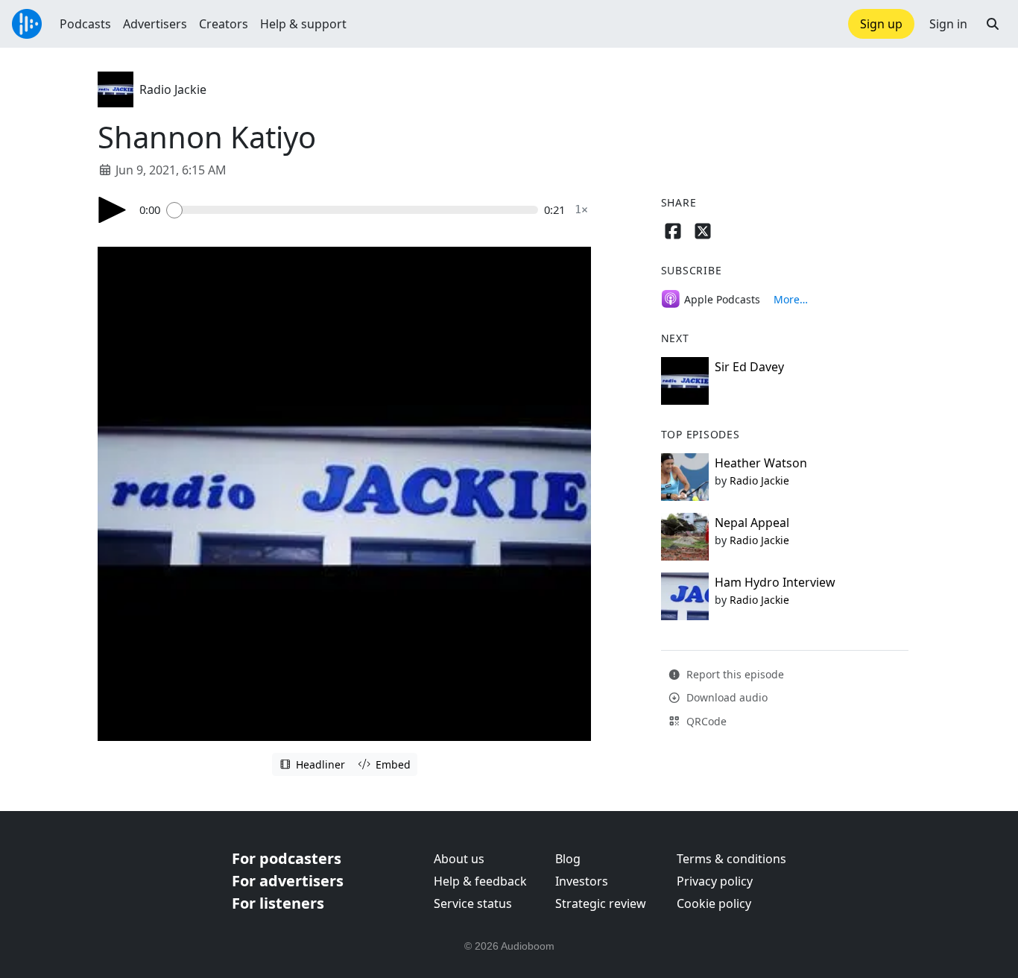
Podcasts (85, 24)
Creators (223, 24)
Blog (568, 859)
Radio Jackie (172, 89)
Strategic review (600, 903)
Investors (581, 881)
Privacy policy (715, 881)
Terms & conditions (731, 859)
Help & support (303, 24)
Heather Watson (761, 463)
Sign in (948, 24)
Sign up (881, 24)
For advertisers (288, 881)
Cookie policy (714, 903)
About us (459, 859)
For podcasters (286, 858)
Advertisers (155, 24)
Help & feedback (480, 881)
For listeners (278, 903)
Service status (473, 903)
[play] (112, 210)
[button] (992, 24)
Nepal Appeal (752, 522)
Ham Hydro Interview (775, 582)
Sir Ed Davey (749, 367)
